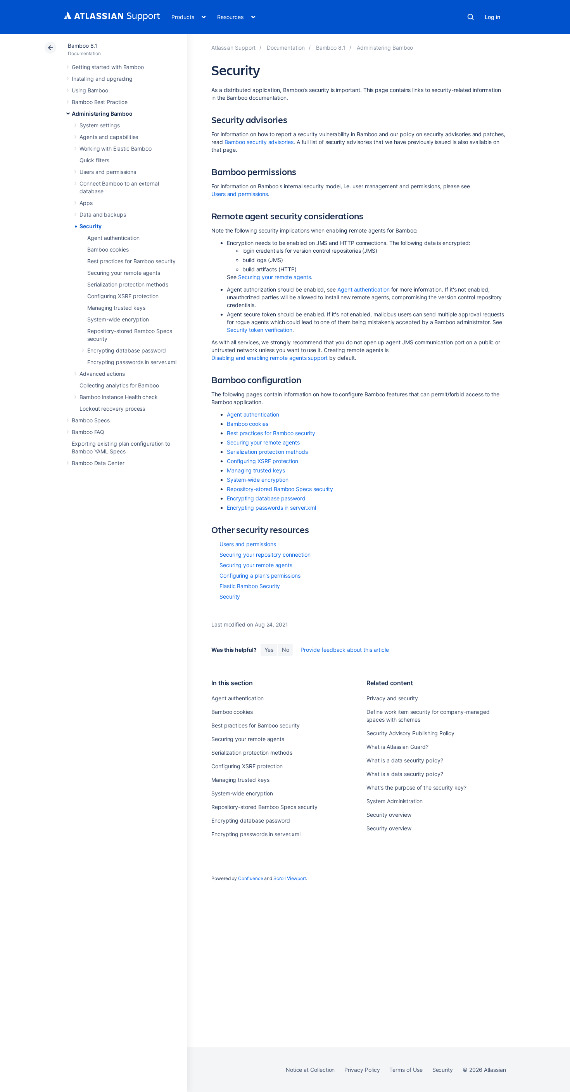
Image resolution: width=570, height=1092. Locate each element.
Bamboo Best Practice (100, 102)
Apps (86, 203)
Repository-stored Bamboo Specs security (280, 489)
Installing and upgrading (102, 78)
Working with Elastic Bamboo (115, 148)
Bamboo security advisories (259, 142)
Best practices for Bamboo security (131, 261)
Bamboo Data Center (98, 463)
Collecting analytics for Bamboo (119, 385)
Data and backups (102, 214)
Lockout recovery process (112, 408)
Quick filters (94, 160)
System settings (99, 125)
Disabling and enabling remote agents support (269, 357)
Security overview (388, 814)
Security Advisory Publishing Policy (410, 733)
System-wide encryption (118, 319)
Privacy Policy (362, 1069)
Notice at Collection (310, 1069)
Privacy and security (392, 698)
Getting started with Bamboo (108, 67)
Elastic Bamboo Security (249, 586)
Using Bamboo (90, 90)
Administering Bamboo (102, 113)
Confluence (250, 878)
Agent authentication (113, 237)
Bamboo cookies (108, 249)
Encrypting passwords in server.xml (131, 362)
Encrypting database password (126, 350)
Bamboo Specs (91, 420)
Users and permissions (107, 171)
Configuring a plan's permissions (260, 575)
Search (471, 17)
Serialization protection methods (127, 284)
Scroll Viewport (289, 878)
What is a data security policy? (404, 760)
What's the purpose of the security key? (416, 787)
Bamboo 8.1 (82, 45)
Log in (492, 17)
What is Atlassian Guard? (397, 746)
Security (90, 226)
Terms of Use (405, 1069)
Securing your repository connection (265, 554)
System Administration (394, 801)
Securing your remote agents (123, 272)
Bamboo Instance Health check (118, 397)
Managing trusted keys (116, 307)
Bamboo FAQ (88, 432)
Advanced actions (102, 373)
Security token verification (259, 329)
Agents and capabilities (108, 137)
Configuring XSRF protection (123, 296)
